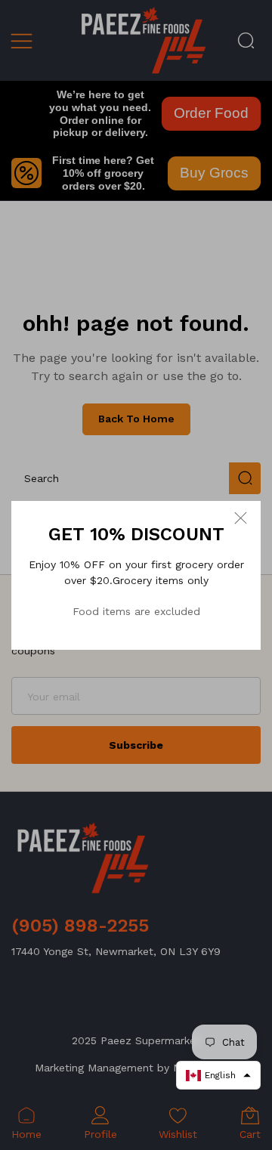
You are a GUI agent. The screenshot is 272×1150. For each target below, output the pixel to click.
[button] (218, 1075)
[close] (240, 517)
